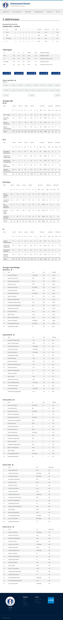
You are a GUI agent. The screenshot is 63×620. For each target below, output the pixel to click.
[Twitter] (11, 607)
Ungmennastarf (39, 11)
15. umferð (42, 85)
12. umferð (6, 90)
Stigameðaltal (18, 73)
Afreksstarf (28, 11)
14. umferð (49, 85)
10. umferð (19, 90)
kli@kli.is (10, 610)
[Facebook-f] (9, 607)
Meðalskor (6, 73)
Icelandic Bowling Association (17, 6)
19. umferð (13, 85)
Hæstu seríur (55, 73)
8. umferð (32, 90)
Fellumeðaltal (31, 73)
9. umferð (26, 90)
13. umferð (57, 85)
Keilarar (49, 11)
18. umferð (20, 85)
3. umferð (6, 95)
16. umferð (35, 85)
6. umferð (45, 90)
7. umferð (39, 90)
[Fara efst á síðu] (15, 80)
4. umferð (57, 90)
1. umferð (57, 95)
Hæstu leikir (43, 73)
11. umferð (13, 90)
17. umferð (28, 85)
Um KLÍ (57, 11)
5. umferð (51, 90)
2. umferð (32, 95)
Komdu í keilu (6, 11)
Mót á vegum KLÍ (17, 11)
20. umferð (6, 85)
